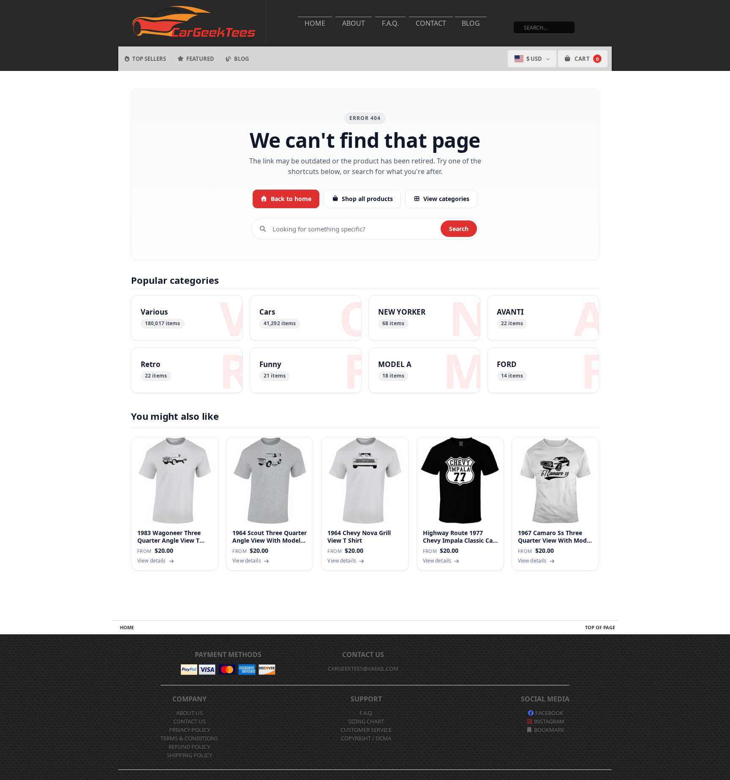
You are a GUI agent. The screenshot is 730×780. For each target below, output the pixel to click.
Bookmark (548, 730)
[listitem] (187, 318)
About (353, 23)
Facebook (548, 713)
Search (459, 229)
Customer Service (366, 730)
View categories (446, 199)
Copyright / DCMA (366, 738)
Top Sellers (149, 59)
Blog (471, 23)
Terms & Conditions (189, 738)
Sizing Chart (366, 721)
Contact (431, 23)
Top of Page (600, 627)
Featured (200, 59)
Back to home (291, 199)
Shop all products (367, 199)
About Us (189, 713)
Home (315, 23)
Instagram (548, 721)
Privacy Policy (189, 730)
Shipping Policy (189, 755)
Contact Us (189, 721)
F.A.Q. (390, 23)
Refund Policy (189, 746)
